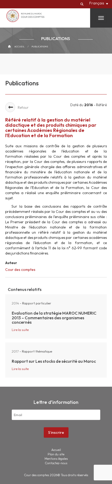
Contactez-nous (56, 463)
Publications (40, 46)
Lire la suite (20, 330)
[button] (99, 3)
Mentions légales (56, 459)
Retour (23, 107)
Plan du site (56, 454)
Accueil (19, 46)
